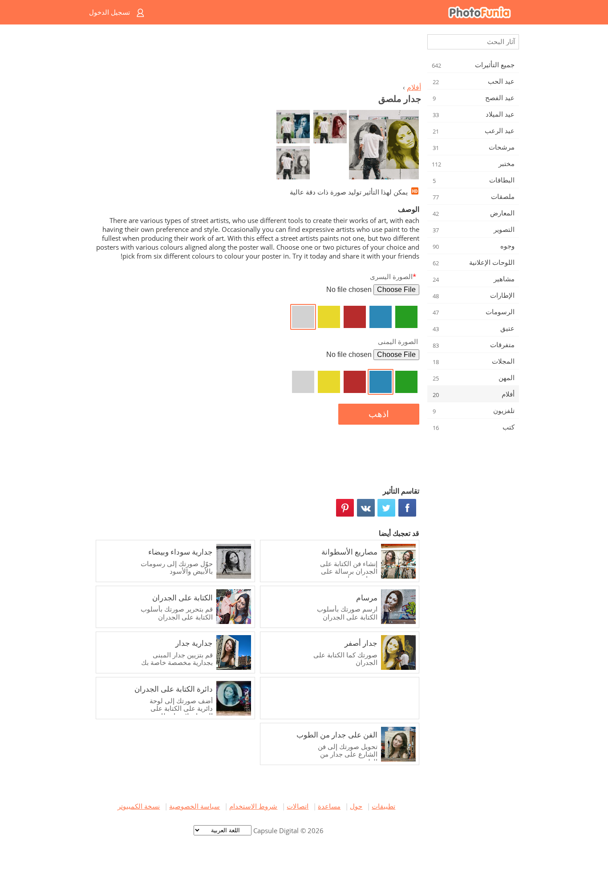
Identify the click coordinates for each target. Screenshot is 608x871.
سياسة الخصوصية (194, 806)
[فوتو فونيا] (340, 12)
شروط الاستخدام (253, 806)
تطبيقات (383, 806)
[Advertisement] (256, 56)
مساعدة (329, 806)
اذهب (379, 414)
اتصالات (297, 806)
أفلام (414, 87)
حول (356, 806)
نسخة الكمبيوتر (139, 806)
